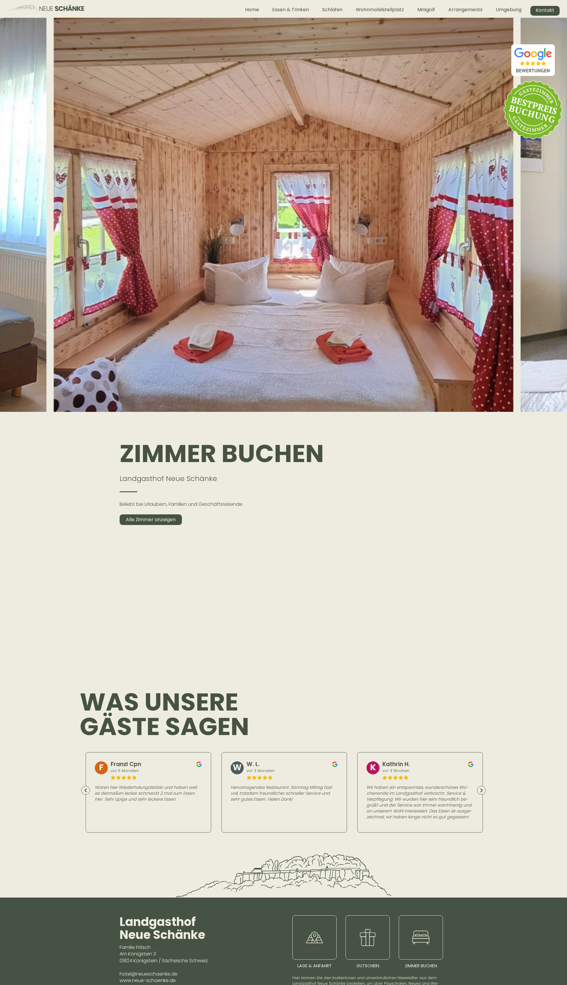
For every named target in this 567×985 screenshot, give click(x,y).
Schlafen (332, 9)
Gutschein (367, 966)
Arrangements (465, 9)
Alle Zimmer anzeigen (151, 519)
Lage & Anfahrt (314, 966)
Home (252, 9)
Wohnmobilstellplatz (380, 9)
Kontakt (545, 10)
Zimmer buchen (421, 966)
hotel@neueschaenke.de (148, 974)
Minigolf (426, 9)
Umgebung (509, 9)
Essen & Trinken (290, 9)
